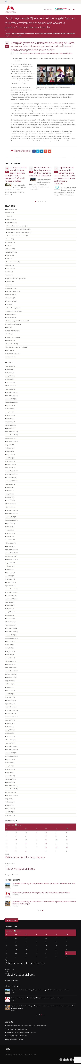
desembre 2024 (11, 431)
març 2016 (9, 776)
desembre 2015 (11, 785)
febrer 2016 (9, 779)
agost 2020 (9, 602)
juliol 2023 (9, 487)
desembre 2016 (11, 746)
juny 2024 (9, 451)
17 (6, 844)
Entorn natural (10, 252)
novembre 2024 (11, 435)
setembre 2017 (10, 717)
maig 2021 (9, 572)
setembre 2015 (10, 795)
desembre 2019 (11, 628)
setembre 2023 (10, 481)
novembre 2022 (11, 513)
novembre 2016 (11, 749)
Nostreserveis (10, 301)
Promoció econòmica (12, 324)
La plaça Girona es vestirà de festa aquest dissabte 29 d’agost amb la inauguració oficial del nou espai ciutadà (16, 174)
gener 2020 (9, 625)
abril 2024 (9, 458)
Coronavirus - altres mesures (50, 53)
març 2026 (9, 382)
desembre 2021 (11, 550)
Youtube (64, 1059)
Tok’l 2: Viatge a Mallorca (20, 869)
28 (46, 847)
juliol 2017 (9, 723)
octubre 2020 (10, 595)
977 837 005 (48, 9)
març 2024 (9, 461)
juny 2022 (9, 530)
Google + (45, 151)
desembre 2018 (11, 668)
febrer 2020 (9, 622)
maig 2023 (9, 494)
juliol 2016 (9, 763)
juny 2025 (9, 412)
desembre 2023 (11, 471)
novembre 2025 (11, 395)
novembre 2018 (11, 671)
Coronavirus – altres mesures (16, 226)
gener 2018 (9, 704)
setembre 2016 (10, 756)
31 (46, 832)
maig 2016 (9, 769)
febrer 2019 (9, 661)
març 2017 (9, 736)
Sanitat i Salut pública (66, 53)
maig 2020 (9, 612)
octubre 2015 (10, 792)
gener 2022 (9, 546)
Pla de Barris (10, 314)
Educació (9, 249)
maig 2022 (9, 533)
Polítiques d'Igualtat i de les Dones (16, 321)
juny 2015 (9, 805)
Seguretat (9, 340)
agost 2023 (9, 484)
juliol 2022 (9, 527)
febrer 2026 (9, 386)
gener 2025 (9, 428)
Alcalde (32, 53)
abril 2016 (9, 772)
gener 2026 (9, 389)
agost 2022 (9, 523)
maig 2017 (9, 730)
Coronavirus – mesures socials (16, 236)
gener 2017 (9, 743)
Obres (8, 304)
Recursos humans (11, 331)
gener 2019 (9, 664)
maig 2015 (9, 808)
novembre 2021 (11, 553)
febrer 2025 (9, 425)
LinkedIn (41, 151)
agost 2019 (9, 641)
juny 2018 (9, 687)
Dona (7, 245)
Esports (8, 255)
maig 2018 (9, 690)
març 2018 (9, 697)
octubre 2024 (10, 438)
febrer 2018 (9, 700)
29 (56, 847)
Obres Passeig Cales (13, 308)
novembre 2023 (11, 474)
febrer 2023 (9, 504)
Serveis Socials (10, 344)
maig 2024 (9, 454)
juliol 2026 (9, 369)
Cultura (8, 239)
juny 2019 (9, 648)
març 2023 (9, 500)
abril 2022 (9, 536)
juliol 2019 (9, 645)
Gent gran (9, 268)
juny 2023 (9, 490)
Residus (8, 334)
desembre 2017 (11, 707)
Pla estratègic (10, 317)
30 (36, 832)
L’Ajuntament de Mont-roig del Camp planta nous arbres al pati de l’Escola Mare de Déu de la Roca (43, 884)
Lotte (7, 285)
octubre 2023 (10, 477)
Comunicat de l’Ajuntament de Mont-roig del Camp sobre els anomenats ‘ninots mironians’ (41, 893)
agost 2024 (9, 445)
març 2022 (9, 540)
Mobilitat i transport (12, 291)
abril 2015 (9, 812)
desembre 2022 (11, 510)
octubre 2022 (10, 517)
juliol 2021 (9, 566)
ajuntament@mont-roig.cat (15, 1039)
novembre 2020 (11, 592)
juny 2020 (9, 608)
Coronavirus (38, 53)
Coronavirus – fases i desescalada (17, 229)
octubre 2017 (10, 713)
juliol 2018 (9, 684)
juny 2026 (9, 373)
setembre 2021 (10, 559)
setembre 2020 (10, 599)
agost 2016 (9, 759)
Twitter (38, 151)
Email (49, 151)
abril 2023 (9, 497)
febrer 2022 (9, 543)
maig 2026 (9, 376)
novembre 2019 (11, 631)
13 (36, 840)
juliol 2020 (9, 605)
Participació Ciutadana (13, 311)
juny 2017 (9, 727)
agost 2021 (9, 563)
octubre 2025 (10, 399)
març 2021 (9, 579)
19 (26, 844)
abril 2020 (9, 615)
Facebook (34, 151)
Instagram (67, 1059)
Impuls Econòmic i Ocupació (14, 278)
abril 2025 (9, 418)
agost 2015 (9, 799)
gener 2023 (9, 507)
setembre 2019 (10, 638)
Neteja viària (10, 295)
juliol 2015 (9, 802)
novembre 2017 (11, 710)
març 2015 (9, 815)
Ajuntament (25, 53)
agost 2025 (9, 405)
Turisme (8, 350)
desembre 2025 (11, 392)
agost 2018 (9, 681)
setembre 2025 (10, 402)
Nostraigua (9, 298)
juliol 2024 (9, 448)
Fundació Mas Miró (11, 262)
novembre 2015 (11, 789)
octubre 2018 (10, 674)
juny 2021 (9, 569)
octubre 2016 (10, 753)
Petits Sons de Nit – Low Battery (25, 857)
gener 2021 (9, 586)
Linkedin (71, 1059)
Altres (8, 216)
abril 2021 (9, 576)
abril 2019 (9, 654)
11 (16, 840)
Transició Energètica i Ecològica (15, 347)
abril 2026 (9, 379)
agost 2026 (9, 366)
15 (56, 840)
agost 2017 (9, 720)
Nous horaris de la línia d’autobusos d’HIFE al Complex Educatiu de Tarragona (40, 171)
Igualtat (8, 275)
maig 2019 (9, 651)
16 (67, 840)
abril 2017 (9, 733)
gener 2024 (9, 468)
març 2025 (9, 422)
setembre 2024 (10, 441)
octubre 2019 (10, 635)
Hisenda (8, 272)
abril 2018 (9, 694)
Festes (8, 258)
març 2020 (9, 618)
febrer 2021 (9, 582)
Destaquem (9, 242)
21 (46, 844)
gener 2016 (9, 782)
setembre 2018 (10, 677)
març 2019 (9, 658)
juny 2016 (9, 766)
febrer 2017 (9, 740)
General (8, 265)
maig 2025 (9, 415)
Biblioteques (10, 219)
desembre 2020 (11, 589)
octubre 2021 (10, 556)
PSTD (7, 327)
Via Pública (9, 357)
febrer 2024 (9, 464)
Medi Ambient (10, 288)
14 (46, 840)
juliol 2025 (9, 409)
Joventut (8, 281)
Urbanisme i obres (11, 354)
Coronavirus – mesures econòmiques (18, 232)
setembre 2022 (10, 520)
